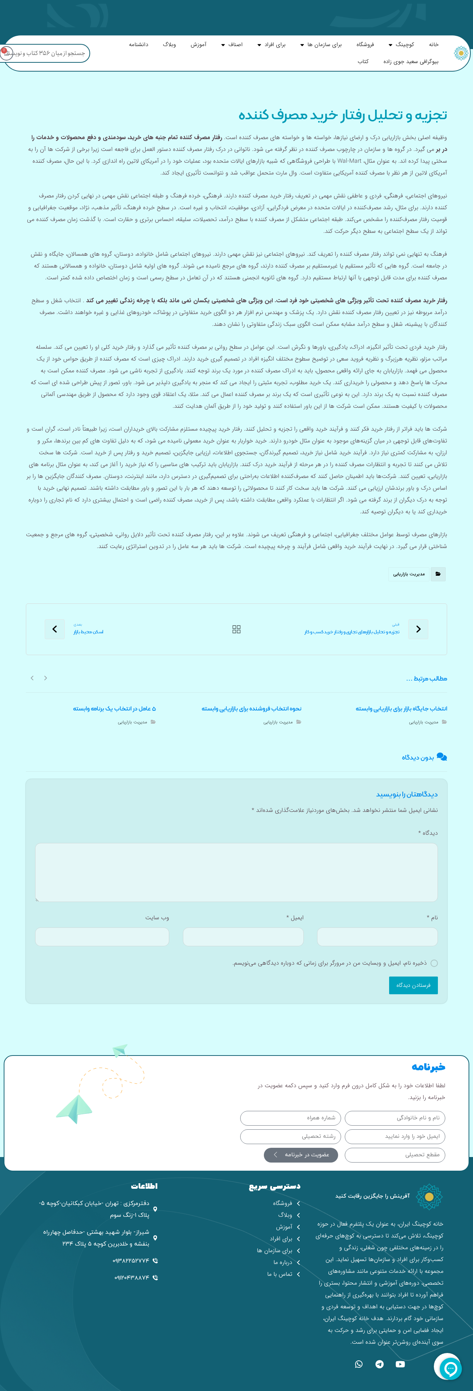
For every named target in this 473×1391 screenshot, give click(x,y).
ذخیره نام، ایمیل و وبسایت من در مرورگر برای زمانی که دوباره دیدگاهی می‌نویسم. (329, 963)
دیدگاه (428, 833)
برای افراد (275, 44)
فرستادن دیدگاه (414, 985)
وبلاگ (169, 44)
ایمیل (294, 917)
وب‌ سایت (157, 917)
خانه (434, 44)
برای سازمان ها (324, 44)
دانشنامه (138, 44)
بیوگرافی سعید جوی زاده (411, 61)
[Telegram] (379, 1364)
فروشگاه (365, 44)
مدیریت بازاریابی (409, 574)
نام (432, 917)
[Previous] (45, 678)
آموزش (199, 44)
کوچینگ (405, 44)
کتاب (363, 61)
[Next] (32, 678)
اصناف (235, 44)
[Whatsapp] (358, 1364)
